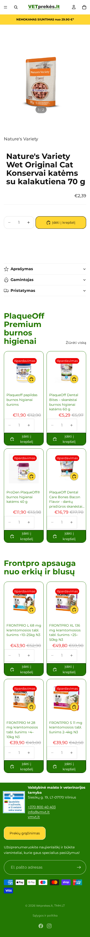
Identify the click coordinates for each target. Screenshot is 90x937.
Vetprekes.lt (44, 905)
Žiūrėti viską (76, 343)
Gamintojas (22, 279)
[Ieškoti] (16, 7)
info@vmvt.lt (39, 812)
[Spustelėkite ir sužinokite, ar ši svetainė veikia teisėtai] (14, 802)
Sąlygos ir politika (45, 915)
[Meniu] (5, 7)
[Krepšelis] (84, 7)
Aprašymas (22, 269)
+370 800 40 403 (42, 807)
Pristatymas (23, 290)
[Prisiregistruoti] (79, 867)
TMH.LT (59, 905)
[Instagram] (49, 926)
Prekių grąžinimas (25, 833)
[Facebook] (41, 926)
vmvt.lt (34, 817)
